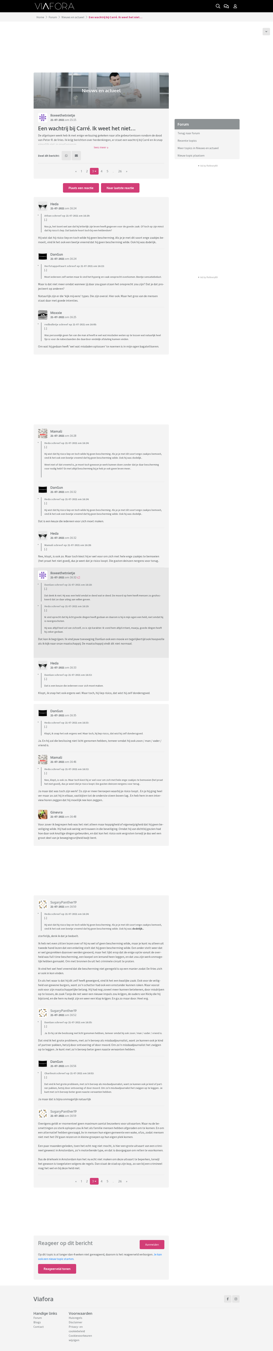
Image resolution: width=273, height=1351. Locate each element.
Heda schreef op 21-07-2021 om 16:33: (66, 722)
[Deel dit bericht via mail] (76, 155)
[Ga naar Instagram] (236, 1299)
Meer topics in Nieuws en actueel (198, 148)
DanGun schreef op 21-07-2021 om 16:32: (68, 675)
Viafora (43, 1299)
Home (40, 17)
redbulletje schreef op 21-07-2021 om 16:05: (70, 324)
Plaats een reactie (81, 188)
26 (120, 171)
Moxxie (56, 313)
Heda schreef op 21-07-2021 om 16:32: (66, 769)
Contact (38, 1327)
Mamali (56, 431)
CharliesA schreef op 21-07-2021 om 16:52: (69, 1073)
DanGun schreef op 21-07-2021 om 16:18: (68, 584)
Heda (54, 204)
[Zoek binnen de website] (218, 6)
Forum (53, 17)
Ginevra (56, 812)
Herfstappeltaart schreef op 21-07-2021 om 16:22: (74, 266)
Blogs (37, 1322)
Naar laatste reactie (120, 188)
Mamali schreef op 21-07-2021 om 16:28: (67, 545)
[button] (101, 147)
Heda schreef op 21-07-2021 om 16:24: (66, 443)
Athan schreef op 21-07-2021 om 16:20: (67, 215)
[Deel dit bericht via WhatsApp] (66, 155)
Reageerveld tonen (57, 1269)
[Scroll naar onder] (266, 31)
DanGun (56, 254)
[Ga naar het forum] (226, 6)
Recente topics (187, 140)
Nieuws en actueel (72, 17)
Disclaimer (75, 1322)
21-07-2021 (57, 120)
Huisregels (75, 1318)
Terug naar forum (189, 133)
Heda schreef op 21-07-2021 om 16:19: (66, 606)
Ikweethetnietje (62, 115)
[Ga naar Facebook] (227, 1299)
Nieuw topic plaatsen (191, 155)
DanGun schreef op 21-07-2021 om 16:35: (68, 1022)
